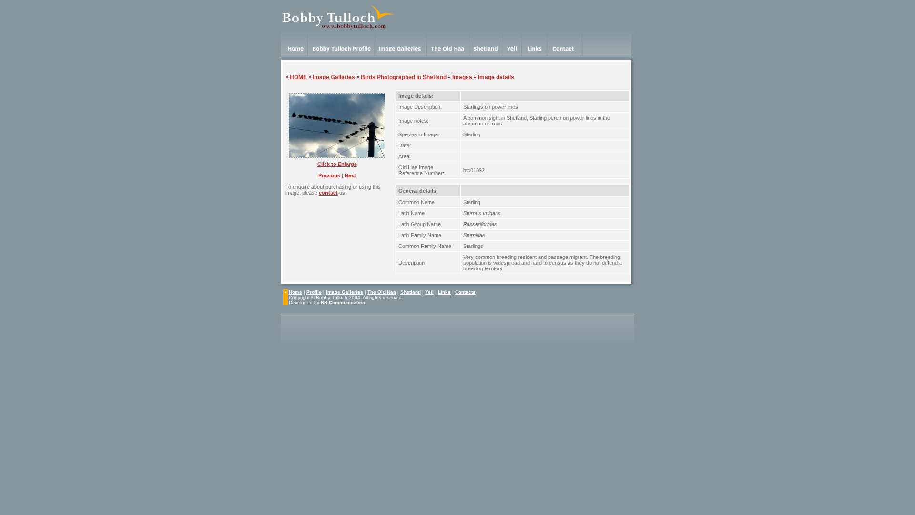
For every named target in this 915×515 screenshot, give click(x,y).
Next (350, 175)
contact (328, 193)
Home (295, 292)
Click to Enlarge (337, 164)
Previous (329, 175)
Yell (429, 292)
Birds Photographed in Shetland (404, 77)
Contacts (465, 292)
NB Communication (343, 302)
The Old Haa (381, 292)
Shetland (410, 292)
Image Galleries (334, 77)
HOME (298, 77)
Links (444, 292)
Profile (314, 292)
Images (462, 77)
